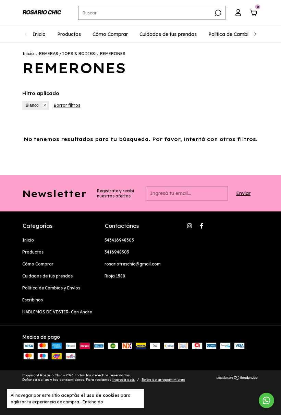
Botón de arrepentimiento (163, 379)
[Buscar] (217, 13)
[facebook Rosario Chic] (201, 226)
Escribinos (32, 299)
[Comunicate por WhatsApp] (266, 400)
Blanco (32, 105)
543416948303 (119, 240)
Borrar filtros (67, 105)
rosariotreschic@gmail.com (133, 264)
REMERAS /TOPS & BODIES (67, 53)
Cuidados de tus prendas (168, 34)
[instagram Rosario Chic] (189, 226)
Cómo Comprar (110, 34)
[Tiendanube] (237, 378)
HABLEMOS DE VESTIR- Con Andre (57, 311)
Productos (69, 34)
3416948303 (117, 252)
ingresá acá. (123, 379)
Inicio (39, 34)
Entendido (93, 401)
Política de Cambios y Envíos (241, 34)
